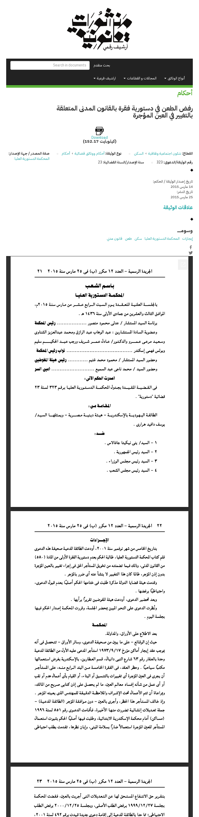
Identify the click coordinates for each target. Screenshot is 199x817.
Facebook (191, 247)
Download (99, 138)
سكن (138, 238)
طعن (128, 238)
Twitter (191, 253)
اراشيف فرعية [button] (106, 78)
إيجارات (187, 238)
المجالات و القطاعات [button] (141, 78)
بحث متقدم (102, 65)
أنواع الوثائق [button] (176, 78)
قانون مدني (114, 238)
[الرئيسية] (99, 29)
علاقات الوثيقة (178, 207)
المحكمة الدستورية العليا (32, 158)
